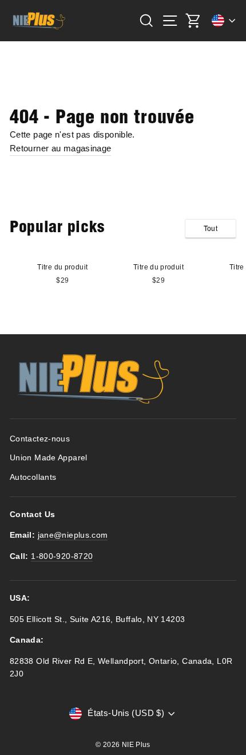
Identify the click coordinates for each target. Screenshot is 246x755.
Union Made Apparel (49, 457)
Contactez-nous (40, 439)
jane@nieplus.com (73, 535)
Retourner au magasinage (60, 148)
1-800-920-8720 (62, 556)
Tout (210, 229)
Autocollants (33, 477)
